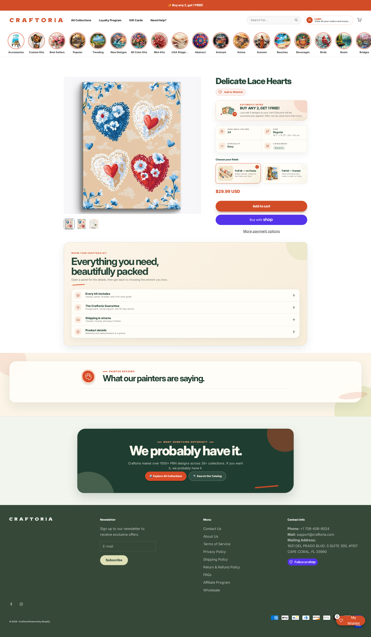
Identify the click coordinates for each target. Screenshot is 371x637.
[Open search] (296, 20)
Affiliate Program (216, 582)
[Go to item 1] (69, 224)
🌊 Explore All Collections (166, 476)
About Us (210, 536)
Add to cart (261, 206)
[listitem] (16, 43)
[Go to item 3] (93, 224)
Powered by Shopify (39, 621)
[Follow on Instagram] (21, 604)
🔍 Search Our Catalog (207, 476)
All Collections (81, 20)
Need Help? (158, 20)
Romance (279, 148)
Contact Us (212, 529)
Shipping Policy (215, 559)
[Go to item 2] (81, 224)
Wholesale (211, 590)
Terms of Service (216, 544)
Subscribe (114, 560)
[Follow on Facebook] (11, 604)
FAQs (207, 575)
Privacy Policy (214, 552)
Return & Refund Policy (221, 567)
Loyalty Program (110, 20)
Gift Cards (136, 20)
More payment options (261, 231)
